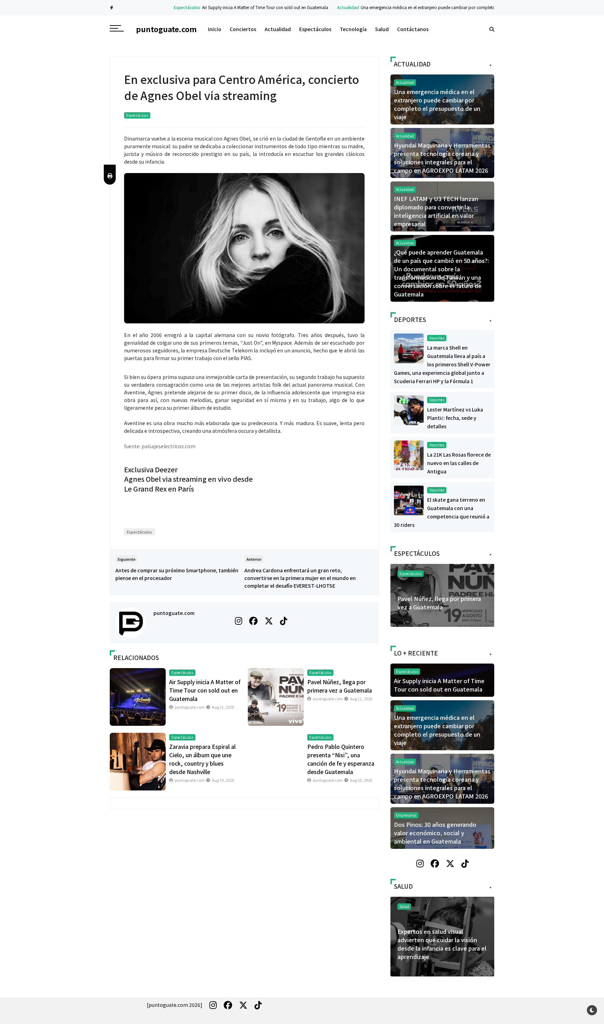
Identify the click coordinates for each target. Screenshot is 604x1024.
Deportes (436, 338)
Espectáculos (168, 7)
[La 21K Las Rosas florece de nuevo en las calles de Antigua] (409, 454)
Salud (382, 29)
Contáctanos (413, 29)
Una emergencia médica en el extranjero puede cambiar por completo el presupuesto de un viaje (434, 7)
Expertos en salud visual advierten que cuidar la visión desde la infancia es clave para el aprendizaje (442, 944)
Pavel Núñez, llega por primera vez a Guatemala (439, 602)
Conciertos (243, 29)
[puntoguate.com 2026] (174, 1004)
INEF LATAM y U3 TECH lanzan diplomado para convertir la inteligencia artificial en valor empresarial (436, 211)
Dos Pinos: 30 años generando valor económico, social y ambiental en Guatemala (435, 832)
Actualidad (329, 7)
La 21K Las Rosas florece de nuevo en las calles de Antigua (459, 463)
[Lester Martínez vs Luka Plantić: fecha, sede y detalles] (409, 409)
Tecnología (353, 29)
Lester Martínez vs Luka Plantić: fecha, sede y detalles (455, 418)
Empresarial (406, 815)
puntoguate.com (173, 612)
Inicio (214, 29)
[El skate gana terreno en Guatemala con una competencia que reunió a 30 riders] (409, 499)
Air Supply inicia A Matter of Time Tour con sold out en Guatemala (247, 7)
